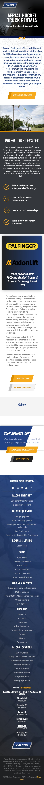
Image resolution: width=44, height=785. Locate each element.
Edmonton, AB (21, 718)
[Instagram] (18, 488)
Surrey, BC (22, 711)
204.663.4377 (22, 734)
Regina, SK (22, 725)
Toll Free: (22, 687)
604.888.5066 (22, 714)
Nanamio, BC (22, 705)
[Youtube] (26, 488)
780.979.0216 (22, 721)
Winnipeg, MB (21, 732)
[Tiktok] (31, 488)
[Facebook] (13, 488)
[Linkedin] (22, 488)
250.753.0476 (22, 707)
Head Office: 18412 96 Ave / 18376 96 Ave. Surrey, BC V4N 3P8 (22, 692)
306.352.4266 (22, 728)
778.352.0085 (22, 700)
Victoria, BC (22, 698)
